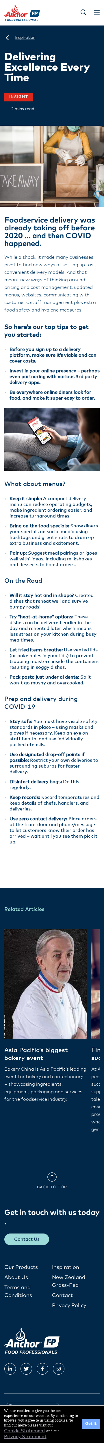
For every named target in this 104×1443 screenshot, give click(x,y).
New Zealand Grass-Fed (68, 1281)
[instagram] (58, 1369)
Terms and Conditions (18, 1291)
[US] (7, 38)
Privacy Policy (69, 1305)
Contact (62, 1295)
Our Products (21, 1267)
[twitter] (26, 1369)
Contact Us (27, 1239)
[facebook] (42, 1369)
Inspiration (65, 1267)
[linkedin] (10, 1369)
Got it (90, 1424)
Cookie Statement (24, 1431)
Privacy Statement (25, 1436)
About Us (16, 1277)
